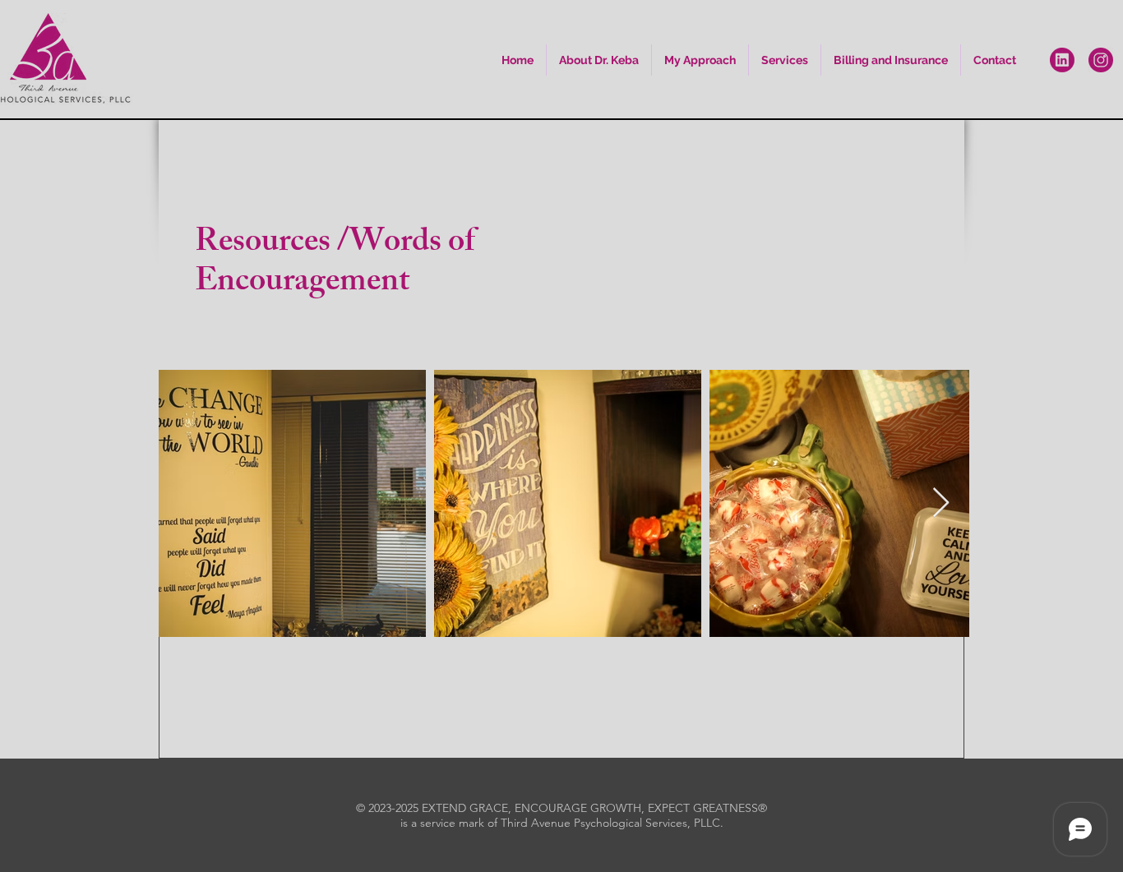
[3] (1100, 60)
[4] (1062, 60)
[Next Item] (940, 503)
